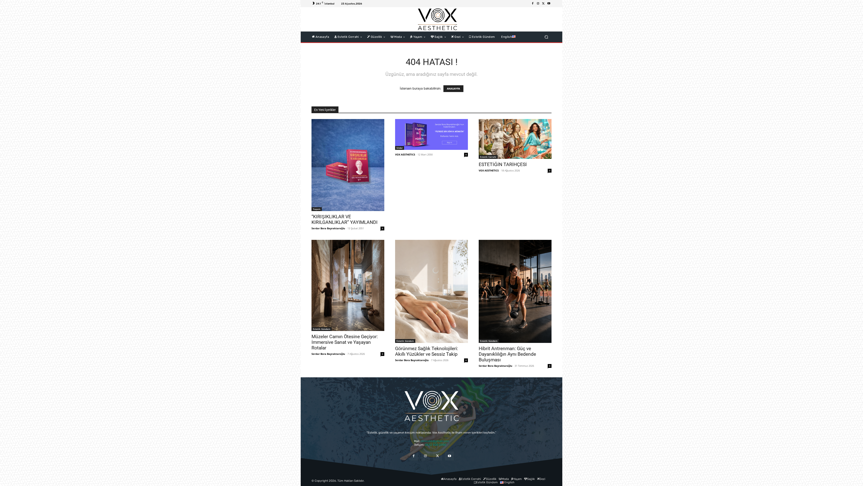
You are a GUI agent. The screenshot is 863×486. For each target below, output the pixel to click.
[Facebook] (532, 3)
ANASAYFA (453, 88)
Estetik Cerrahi (488, 156)
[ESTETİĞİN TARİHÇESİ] (515, 139)
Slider (399, 147)
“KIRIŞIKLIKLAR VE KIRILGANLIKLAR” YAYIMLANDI (344, 219)
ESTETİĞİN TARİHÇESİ (503, 164)
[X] (543, 3)
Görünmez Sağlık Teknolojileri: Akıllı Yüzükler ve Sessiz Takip (426, 351)
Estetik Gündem (321, 329)
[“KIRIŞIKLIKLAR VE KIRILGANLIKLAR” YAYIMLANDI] (347, 165)
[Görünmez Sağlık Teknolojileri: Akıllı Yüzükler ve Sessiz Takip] (431, 291)
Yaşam (316, 209)
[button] (546, 37)
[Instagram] (538, 3)
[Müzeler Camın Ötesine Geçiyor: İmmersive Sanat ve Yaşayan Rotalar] (347, 285)
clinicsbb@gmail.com (434, 441)
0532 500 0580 (437, 444)
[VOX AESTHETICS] (437, 19)
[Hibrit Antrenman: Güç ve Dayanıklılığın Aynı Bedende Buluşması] (515, 291)
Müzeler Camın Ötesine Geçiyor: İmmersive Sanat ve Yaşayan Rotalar (344, 342)
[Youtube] (549, 3)
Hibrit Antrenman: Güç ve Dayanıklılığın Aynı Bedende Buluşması (507, 354)
